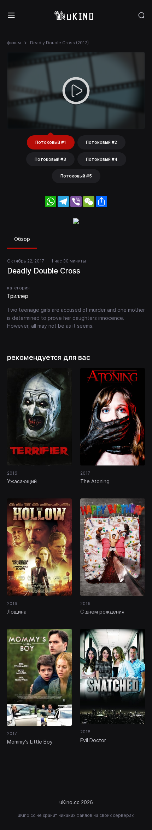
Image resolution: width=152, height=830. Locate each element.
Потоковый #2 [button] (101, 142)
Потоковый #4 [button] (102, 159)
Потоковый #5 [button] (76, 176)
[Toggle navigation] (11, 15)
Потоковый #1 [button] (50, 142)
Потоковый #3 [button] (50, 159)
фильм (14, 42)
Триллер (17, 296)
